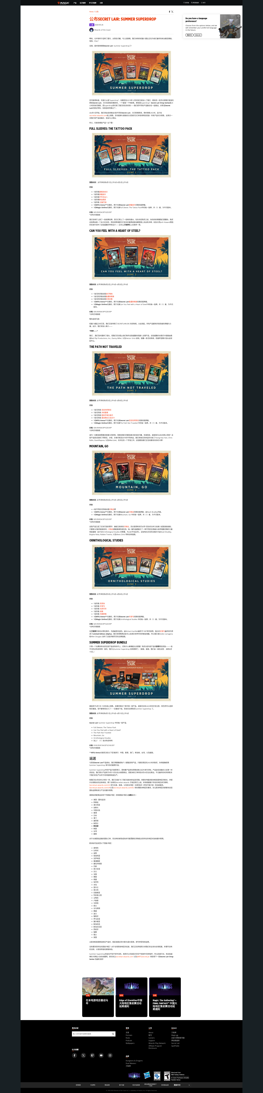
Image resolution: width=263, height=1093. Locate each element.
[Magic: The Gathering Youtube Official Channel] (101, 1055)
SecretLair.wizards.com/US (99, 785)
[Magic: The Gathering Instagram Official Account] (110, 1055)
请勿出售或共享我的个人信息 (150, 1085)
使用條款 (78, 1085)
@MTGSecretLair (143, 956)
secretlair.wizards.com (98, 115)
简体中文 (189, 35)
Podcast (129, 1040)
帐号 (204, 3)
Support (152, 1040)
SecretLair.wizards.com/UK (99, 787)
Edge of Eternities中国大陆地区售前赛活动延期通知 (131, 1006)
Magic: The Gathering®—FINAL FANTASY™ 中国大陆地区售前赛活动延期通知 (165, 1006)
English (197, 35)
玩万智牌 (83, 3)
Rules (128, 1038)
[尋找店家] (113, 1034)
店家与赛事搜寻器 (178, 1038)
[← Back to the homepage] (63, 2)
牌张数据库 (196, 3)
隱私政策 (107, 1085)
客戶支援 (121, 1085)
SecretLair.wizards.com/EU (123, 787)
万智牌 (173, 1032)
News (91, 11)
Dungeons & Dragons (134, 1061)
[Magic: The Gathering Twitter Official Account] (83, 1055)
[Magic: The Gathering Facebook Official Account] (74, 1055)
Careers (152, 1038)
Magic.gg (174, 1035)
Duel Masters (131, 1063)
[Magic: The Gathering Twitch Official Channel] (92, 1055)
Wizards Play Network (157, 1043)
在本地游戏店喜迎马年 (98, 1006)
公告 (97, 11)
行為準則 (92, 1085)
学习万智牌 (92, 3)
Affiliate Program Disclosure (155, 1047)
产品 (75, 3)
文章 (101, 3)
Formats (129, 1035)
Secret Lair (175, 1043)
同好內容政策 (136, 1085)
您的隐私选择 (165, 1085)
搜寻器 (187, 3)
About (151, 1032)
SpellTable (175, 1046)
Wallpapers (130, 1043)
